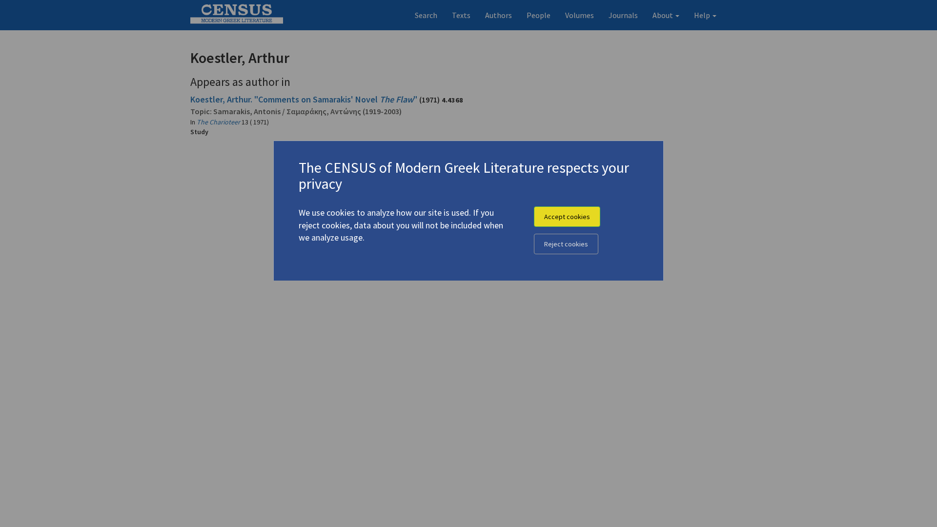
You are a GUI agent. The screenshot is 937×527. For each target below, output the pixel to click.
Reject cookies (566, 244)
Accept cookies (567, 216)
